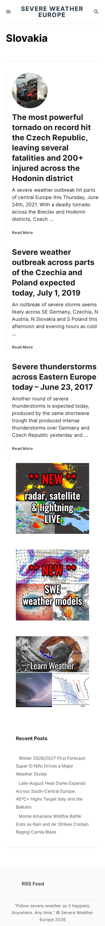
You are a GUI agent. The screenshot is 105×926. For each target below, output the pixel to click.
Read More (22, 232)
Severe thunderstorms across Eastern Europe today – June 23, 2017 (54, 377)
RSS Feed (33, 884)
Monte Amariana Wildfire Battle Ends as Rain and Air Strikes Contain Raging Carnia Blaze (52, 824)
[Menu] (8, 12)
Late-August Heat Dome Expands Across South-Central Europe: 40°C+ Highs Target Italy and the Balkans (51, 795)
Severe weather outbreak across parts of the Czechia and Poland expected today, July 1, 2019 (53, 272)
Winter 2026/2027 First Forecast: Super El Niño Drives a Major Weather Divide (51, 766)
